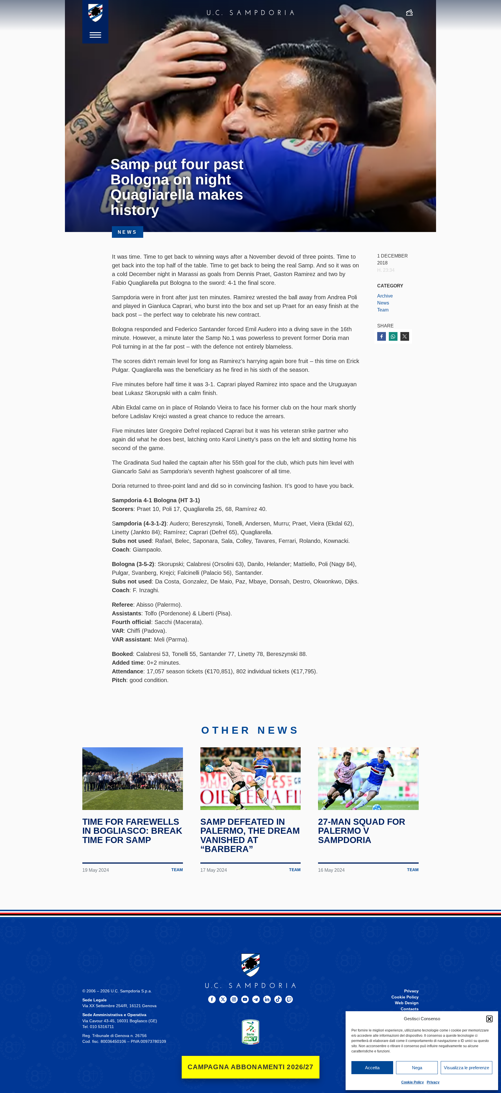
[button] (489, 1019)
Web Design (407, 1003)
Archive (385, 295)
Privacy (433, 1082)
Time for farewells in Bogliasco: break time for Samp (132, 831)
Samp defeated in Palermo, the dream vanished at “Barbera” (250, 835)
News (383, 302)
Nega (417, 1067)
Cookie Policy (412, 1082)
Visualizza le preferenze (466, 1067)
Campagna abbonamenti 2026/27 (251, 1067)
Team (383, 309)
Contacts (410, 1009)
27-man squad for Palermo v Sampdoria (361, 831)
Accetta (372, 1067)
